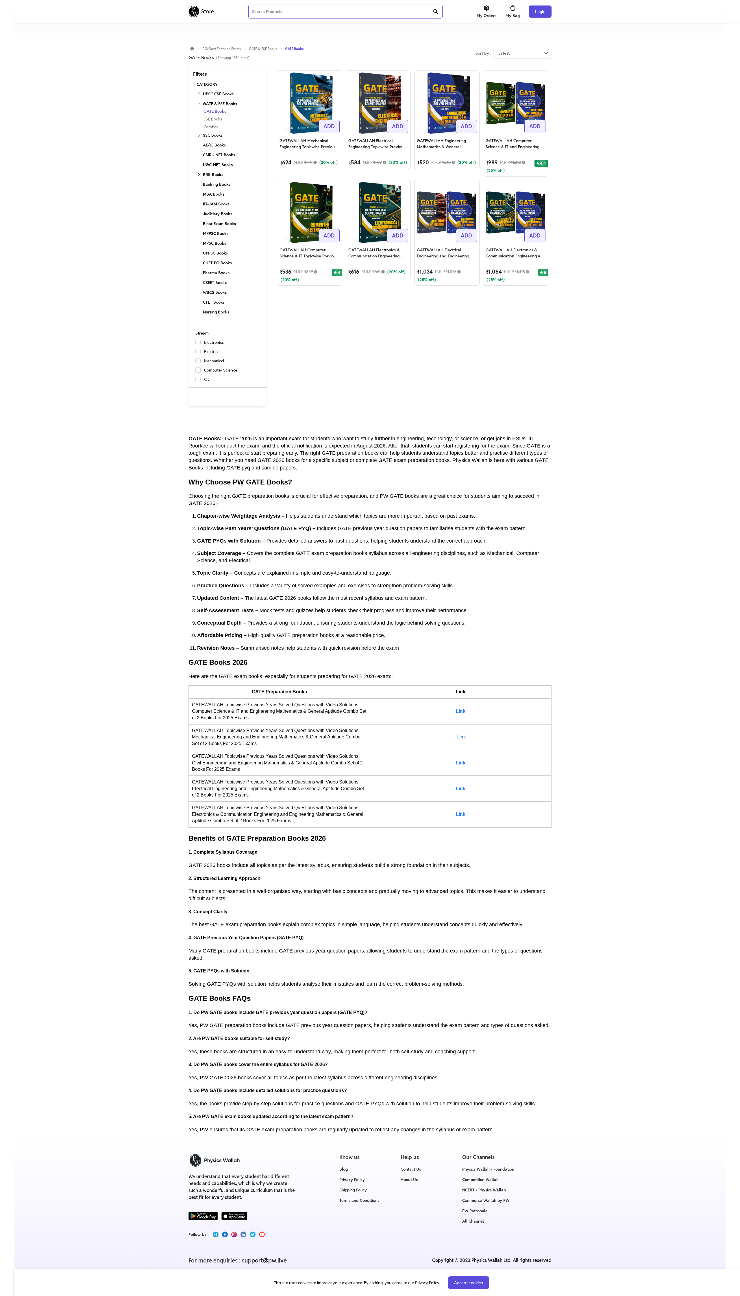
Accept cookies (468, 1282)
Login (540, 11)
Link (460, 711)
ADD (329, 126)
